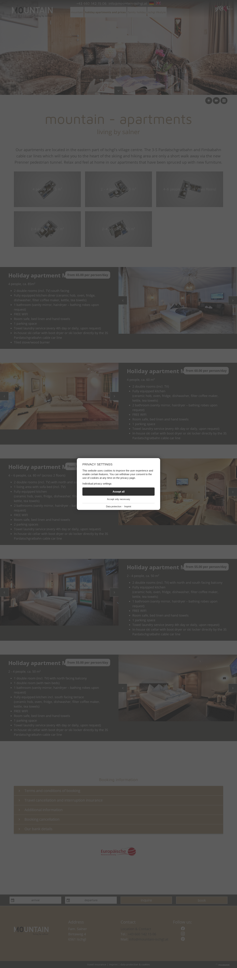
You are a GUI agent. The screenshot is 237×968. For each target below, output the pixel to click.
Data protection (113, 506)
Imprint (127, 506)
